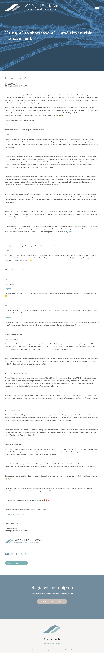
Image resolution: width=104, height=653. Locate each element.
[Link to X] (21, 553)
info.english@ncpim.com (52, 643)
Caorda (70, 650)
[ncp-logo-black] (33, 7)
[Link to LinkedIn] (25, 553)
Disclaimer (58, 650)
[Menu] (96, 7)
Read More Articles (16, 563)
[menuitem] (96, 7)
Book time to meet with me (14, 514)
